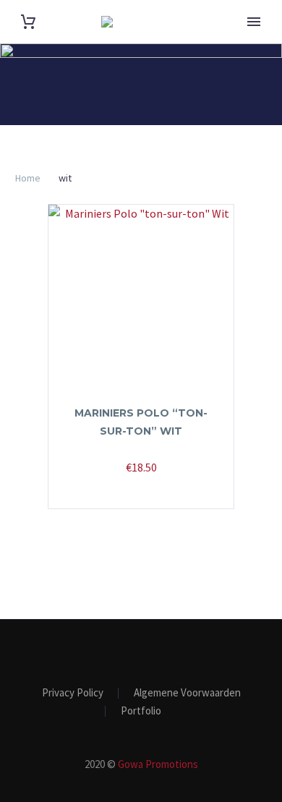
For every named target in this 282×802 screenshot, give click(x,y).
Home (27, 177)
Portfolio (141, 711)
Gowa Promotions (158, 764)
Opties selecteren (134, 488)
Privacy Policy (72, 693)
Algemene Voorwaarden (187, 693)
